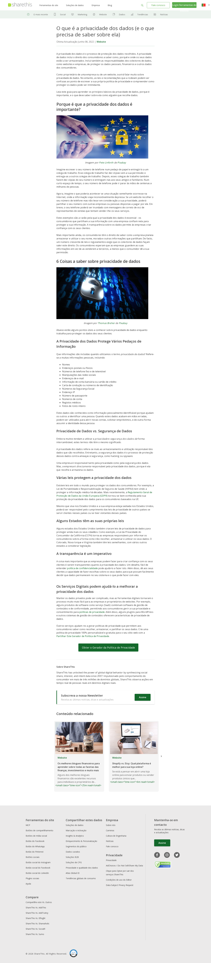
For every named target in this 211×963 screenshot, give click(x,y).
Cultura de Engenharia (116, 835)
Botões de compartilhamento (39, 830)
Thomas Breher (106, 323)
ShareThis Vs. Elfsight (35, 918)
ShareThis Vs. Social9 (35, 928)
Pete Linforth (106, 162)
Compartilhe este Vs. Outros (39, 902)
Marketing (82, 14)
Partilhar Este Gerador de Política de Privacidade (82, 636)
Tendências (142, 14)
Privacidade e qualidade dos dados (82, 867)
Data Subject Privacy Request (119, 885)
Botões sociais (32, 857)
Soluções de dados (75, 5)
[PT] (205, 5)
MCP (28, 825)
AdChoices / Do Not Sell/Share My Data (124, 865)
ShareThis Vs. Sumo (35, 934)
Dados (122, 14)
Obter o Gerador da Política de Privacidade (108, 647)
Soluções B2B (72, 857)
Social (63, 14)
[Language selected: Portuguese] (205, 5)
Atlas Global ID (73, 873)
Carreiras (110, 830)
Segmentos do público (76, 846)
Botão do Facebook (35, 841)
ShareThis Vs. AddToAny (37, 912)
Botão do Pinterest (34, 851)
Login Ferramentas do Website (184, 7)
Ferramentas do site (48, 5)
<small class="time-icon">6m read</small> (132, 769)
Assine (142, 697)
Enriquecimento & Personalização (81, 841)
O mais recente (40, 14)
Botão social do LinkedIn (37, 873)
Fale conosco (158, 5)
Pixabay (121, 162)
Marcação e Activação (76, 830)
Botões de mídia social (36, 835)
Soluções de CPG (74, 862)
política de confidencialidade (82, 568)
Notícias (164, 14)
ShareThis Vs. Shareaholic (37, 923)
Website (103, 14)
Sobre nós (110, 825)
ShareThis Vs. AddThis (36, 907)
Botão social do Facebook (38, 867)
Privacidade (111, 860)
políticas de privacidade (92, 612)
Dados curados (73, 851)
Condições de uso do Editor (119, 879)
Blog (110, 5)
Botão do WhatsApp (35, 846)
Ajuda (28, 883)
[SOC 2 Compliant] (73, 953)
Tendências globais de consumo (81, 878)
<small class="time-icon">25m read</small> (78, 771)
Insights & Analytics (75, 835)
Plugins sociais (32, 878)
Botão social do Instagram (38, 862)
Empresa (96, 5)
